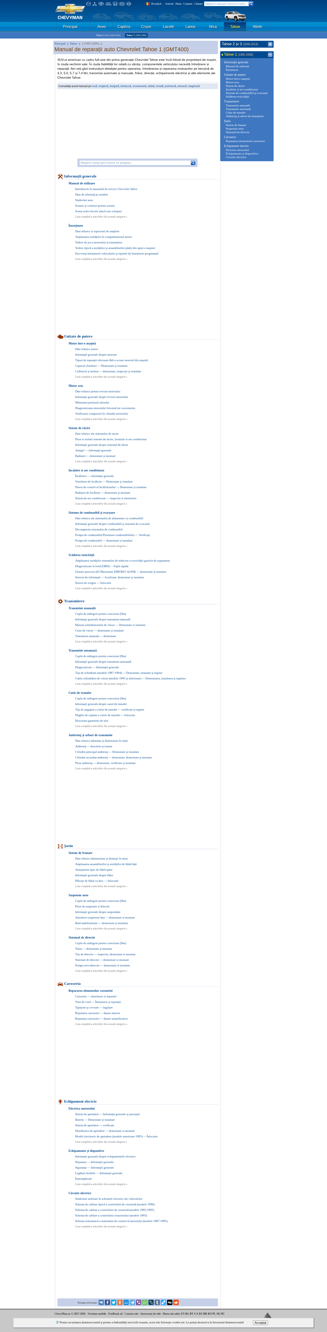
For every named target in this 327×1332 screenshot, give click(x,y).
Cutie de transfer (80, 693)
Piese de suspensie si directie (92, 906)
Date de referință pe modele (91, 194)
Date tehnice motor (86, 349)
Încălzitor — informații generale (94, 476)
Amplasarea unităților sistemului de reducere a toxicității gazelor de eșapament (122, 560)
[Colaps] (270, 55)
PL (214, 1313)
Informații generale (80, 176)
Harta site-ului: (171, 1313)
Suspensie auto (78, 895)
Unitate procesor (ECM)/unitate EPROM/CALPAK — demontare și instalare (120, 571)
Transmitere (74, 601)
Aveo (101, 26)
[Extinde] (270, 44)
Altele (257, 26)
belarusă (126, 86)
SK (218, 1313)
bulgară (114, 86)
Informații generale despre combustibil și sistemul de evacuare (112, 523)
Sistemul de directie (82, 937)
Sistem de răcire (79, 428)
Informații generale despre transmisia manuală (102, 619)
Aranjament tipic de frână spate (94, 869)
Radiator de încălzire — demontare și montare (102, 492)
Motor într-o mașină (82, 343)
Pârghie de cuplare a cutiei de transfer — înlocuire (105, 715)
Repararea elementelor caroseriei (91, 990)
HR (205, 1313)
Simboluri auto (84, 200)
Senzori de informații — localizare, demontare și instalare (109, 577)
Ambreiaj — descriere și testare (93, 746)
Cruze (146, 26)
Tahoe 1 (136, 35)
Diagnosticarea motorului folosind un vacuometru (105, 408)
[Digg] (169, 1302)
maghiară (194, 86)
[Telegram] (132, 1302)
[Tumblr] (157, 1302)
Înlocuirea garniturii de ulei (91, 720)
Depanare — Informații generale (94, 1162)
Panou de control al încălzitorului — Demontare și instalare (111, 487)
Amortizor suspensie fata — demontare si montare (105, 917)
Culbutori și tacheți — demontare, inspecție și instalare (108, 371)
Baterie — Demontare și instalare (95, 1119)
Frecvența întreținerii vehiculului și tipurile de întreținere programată (116, 253)
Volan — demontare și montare (93, 948)
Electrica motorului (82, 1108)
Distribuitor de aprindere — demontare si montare (105, 1130)
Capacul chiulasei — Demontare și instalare (101, 365)
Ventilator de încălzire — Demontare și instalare (104, 481)
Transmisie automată (83, 650)
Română (156, 3)
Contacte (187, 3)
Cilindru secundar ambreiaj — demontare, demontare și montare (113, 757)
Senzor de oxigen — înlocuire (93, 583)
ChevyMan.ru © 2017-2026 (69, 1313)
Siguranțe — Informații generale (94, 1167)
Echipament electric (80, 1101)
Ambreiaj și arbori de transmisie (90, 735)
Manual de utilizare (82, 183)
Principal (70, 26)
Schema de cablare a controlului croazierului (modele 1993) (111, 1215)
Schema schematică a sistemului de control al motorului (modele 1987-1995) (121, 1221)
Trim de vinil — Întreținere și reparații (98, 1002)
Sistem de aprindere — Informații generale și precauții (107, 1114)
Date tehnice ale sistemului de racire (97, 433)
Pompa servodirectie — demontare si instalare (102, 965)
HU (223, 1313)
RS (200, 1313)
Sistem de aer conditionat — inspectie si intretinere (106, 498)
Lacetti (168, 26)
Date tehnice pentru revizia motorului (97, 391)
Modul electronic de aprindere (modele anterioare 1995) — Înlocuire (116, 1136)
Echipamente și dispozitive (86, 1151)
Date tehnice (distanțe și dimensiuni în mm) (101, 740)
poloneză (170, 86)
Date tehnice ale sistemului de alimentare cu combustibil (109, 518)
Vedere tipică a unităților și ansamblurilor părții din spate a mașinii (115, 248)
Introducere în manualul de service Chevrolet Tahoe (106, 189)
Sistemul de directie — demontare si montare (102, 959)
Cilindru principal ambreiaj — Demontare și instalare (107, 752)
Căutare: (198, 3)
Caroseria (72, 984)
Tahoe (235, 26)
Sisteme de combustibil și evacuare (92, 512)
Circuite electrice (80, 1193)
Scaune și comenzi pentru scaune (95, 205)
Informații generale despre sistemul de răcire (101, 444)
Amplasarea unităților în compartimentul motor (103, 236)
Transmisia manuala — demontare (95, 636)
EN (183, 1313)
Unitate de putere (78, 336)
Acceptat (260, 1322)
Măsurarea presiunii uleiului (92, 402)
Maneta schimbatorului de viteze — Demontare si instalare (110, 625)
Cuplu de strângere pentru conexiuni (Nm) (100, 613)
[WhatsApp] (144, 1302)
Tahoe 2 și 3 (108, 35)
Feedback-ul (115, 1313)
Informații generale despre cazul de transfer (101, 704)
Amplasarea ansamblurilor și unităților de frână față (106, 864)
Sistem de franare (80, 853)
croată (160, 86)
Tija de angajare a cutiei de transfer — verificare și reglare (109, 709)
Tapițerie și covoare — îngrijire (94, 1007)
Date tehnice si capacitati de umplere (97, 231)
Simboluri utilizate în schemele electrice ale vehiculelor (108, 1198)
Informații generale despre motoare (96, 354)
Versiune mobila (97, 1313)
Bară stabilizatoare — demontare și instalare (101, 923)
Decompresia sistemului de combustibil (99, 529)
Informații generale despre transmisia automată (103, 661)
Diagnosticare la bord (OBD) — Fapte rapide (102, 566)
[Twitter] (113, 1302)
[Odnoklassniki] (120, 1302)
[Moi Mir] (126, 1302)
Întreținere (76, 225)
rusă (94, 86)
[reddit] (176, 1302)
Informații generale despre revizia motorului (101, 397)
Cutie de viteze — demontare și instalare (99, 630)
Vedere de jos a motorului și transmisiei (98, 242)
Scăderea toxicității (81, 555)
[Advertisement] (137, 123)
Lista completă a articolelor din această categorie (101, 216)
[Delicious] (163, 1302)
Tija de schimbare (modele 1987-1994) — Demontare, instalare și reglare (118, 672)
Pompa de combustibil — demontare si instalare (104, 540)
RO (210, 1313)
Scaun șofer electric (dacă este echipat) (98, 211)
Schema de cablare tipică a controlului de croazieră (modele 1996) (115, 1204)
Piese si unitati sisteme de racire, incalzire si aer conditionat (111, 439)
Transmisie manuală (82, 608)
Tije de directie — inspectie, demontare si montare (105, 954)
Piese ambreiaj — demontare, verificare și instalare (105, 763)
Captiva (123, 26)
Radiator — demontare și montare (95, 456)
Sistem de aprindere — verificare (94, 1125)
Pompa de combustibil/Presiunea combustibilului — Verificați (112, 535)
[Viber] (138, 1302)
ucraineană (139, 86)
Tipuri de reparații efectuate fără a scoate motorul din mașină (111, 360)
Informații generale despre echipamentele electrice (105, 1156)
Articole (169, 3)
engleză (104, 86)
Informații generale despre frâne (94, 875)
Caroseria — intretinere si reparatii (96, 996)
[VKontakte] (101, 1302)
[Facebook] (107, 1302)
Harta (178, 3)
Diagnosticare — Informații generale (97, 667)
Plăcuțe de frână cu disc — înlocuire (97, 880)
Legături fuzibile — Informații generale (99, 1173)
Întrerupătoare (83, 1178)
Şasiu (68, 846)
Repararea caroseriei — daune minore (97, 1013)
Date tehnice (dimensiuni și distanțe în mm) (101, 858)
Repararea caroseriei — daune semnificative (101, 1018)
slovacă (182, 86)
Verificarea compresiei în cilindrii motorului (101, 413)
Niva (213, 26)
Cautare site (131, 1313)
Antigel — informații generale (93, 450)
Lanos (191, 26)
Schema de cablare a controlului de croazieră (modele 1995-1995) (114, 1210)
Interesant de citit (151, 1313)
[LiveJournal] (151, 1302)
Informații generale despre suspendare (98, 912)
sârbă (151, 86)
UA (196, 1313)
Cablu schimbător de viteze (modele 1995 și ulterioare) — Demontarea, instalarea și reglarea (130, 678)
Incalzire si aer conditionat (86, 470)
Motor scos (76, 385)
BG (187, 1313)
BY (192, 1313)
